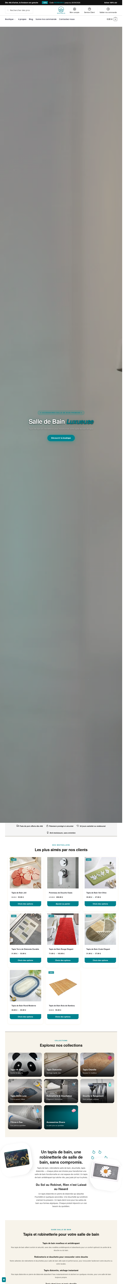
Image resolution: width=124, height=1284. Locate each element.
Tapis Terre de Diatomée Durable (25, 949)
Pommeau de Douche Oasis (60, 893)
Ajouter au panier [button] (63, 904)
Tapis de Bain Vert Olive (96, 893)
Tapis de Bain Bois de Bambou (62, 1005)
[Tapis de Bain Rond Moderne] (25, 985)
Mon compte (74, 12)
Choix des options (25, 904)
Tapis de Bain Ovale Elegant (98, 949)
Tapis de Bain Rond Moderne (24, 1005)
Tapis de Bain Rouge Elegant (61, 949)
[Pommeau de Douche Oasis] (63, 872)
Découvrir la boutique (61, 438)
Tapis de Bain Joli (19, 893)
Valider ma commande (108, 12)
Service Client (89, 12)
